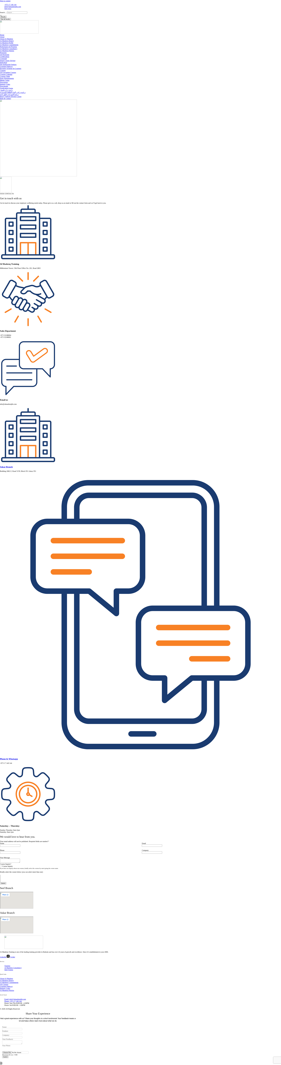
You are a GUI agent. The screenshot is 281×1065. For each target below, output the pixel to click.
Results (3, 17)
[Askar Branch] (28, 463)
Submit (3, 883)
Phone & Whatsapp (9, 759)
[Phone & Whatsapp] (140, 755)
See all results (5, 19)
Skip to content (5, 1)
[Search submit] (1, 15)
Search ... (3, 12)
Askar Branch (6, 467)
